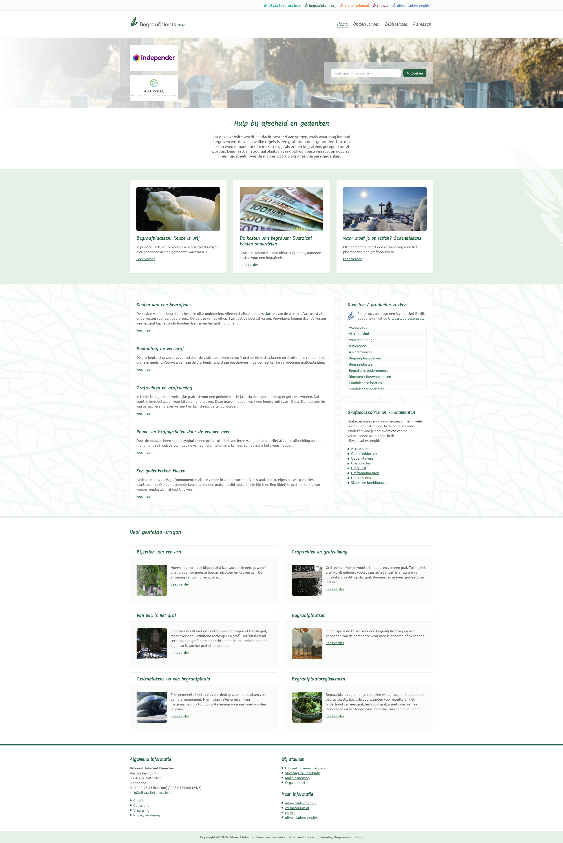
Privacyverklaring (146, 815)
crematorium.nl (357, 5)
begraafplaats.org (322, 5)
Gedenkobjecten (364, 453)
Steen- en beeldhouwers (370, 482)
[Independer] (154, 58)
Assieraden (357, 345)
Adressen (422, 24)
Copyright (141, 805)
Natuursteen (361, 477)
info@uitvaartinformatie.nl (151, 792)
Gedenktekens (362, 458)
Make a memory (297, 777)
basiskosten (267, 313)
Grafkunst (358, 468)
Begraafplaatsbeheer (365, 358)
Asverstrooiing (360, 352)
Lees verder (145, 258)
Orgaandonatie (296, 782)
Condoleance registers (366, 388)
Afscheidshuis (359, 333)
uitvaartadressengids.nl (415, 5)
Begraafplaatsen (361, 364)
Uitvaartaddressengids (405, 318)
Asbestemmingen (363, 339)
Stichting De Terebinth (302, 772)
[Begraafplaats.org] (157, 29)
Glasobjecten (361, 463)
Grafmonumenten (365, 472)
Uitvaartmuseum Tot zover (306, 768)
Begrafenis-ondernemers (368, 370)
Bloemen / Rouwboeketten (370, 376)
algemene (193, 401)
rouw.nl (383, 5)
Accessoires (358, 327)
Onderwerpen (366, 24)
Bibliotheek (396, 24)
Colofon (139, 800)
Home (342, 24)
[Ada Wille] (154, 88)
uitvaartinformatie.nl (284, 5)
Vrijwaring (141, 810)
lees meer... (145, 330)
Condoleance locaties (365, 382)
